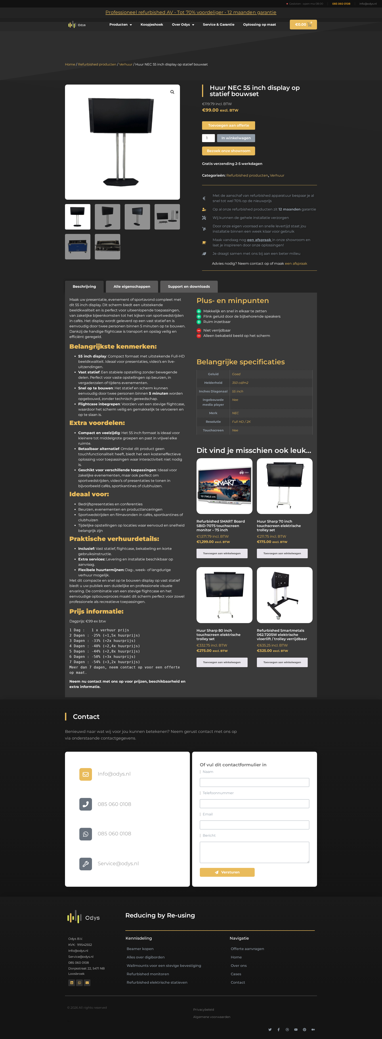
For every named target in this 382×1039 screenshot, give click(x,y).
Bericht (209, 835)
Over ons (239, 966)
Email (208, 814)
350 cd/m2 (240, 383)
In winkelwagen (236, 138)
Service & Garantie (218, 24)
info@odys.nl (368, 3)
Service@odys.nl (118, 863)
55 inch (237, 391)
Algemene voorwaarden (211, 1017)
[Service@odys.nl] (85, 864)
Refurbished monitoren (148, 974)
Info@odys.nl (114, 774)
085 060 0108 (341, 3)
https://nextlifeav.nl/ (69, 1021)
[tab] (84, 287)
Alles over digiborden (146, 957)
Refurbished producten (97, 64)
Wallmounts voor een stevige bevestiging (164, 966)
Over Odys (181, 24)
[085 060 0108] (85, 804)
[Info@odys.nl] (85, 774)
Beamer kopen (140, 949)
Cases (236, 974)
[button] (172, 92)
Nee (235, 400)
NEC (235, 413)
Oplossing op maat (259, 24)
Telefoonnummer (218, 793)
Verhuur (125, 64)
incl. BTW (221, 531)
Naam (208, 772)
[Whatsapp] (79, 982)
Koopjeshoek (152, 24)
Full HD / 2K (241, 422)
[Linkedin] (71, 982)
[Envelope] (87, 982)
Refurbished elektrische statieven (157, 982)
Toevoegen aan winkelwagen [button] (222, 553)
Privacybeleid (203, 1010)
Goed (236, 374)
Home (70, 64)
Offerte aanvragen (247, 949)
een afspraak (296, 263)
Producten (118, 24)
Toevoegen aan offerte (228, 125)
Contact (238, 982)
